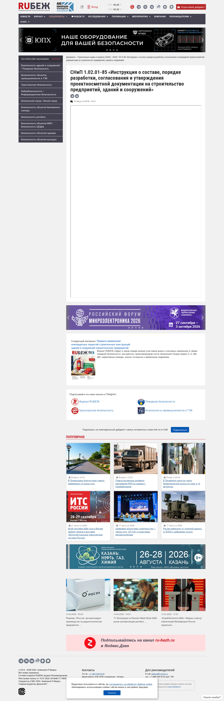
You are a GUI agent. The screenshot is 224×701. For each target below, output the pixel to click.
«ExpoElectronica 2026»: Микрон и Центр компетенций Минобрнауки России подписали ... (181, 621)
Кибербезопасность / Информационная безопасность (38, 92)
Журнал (38, 16)
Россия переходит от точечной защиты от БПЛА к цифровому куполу (182, 530)
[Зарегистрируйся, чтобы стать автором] (82, 7)
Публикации (119, 16)
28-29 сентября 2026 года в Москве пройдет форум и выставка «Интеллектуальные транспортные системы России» (85, 533)
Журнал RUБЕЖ (82, 401)
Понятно (112, 692)
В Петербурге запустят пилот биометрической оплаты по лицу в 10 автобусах (181, 483)
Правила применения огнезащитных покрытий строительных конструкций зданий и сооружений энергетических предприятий (100, 344)
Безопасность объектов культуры (39, 139)
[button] (107, 50)
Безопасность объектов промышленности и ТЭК (34, 76)
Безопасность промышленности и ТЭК (154, 410)
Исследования (97, 16)
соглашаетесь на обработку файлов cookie (130, 684)
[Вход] (92, 7)
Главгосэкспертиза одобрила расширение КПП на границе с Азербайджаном (130, 483)
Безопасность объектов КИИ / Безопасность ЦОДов (37, 125)
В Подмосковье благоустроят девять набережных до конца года (86, 482)
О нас (23, 21)
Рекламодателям (179, 16)
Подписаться (180, 429)
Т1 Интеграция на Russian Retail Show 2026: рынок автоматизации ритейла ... (135, 619)
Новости (25, 16)
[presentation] (21, 40)
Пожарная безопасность (151, 401)
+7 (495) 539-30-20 (96, 673)
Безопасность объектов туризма (38, 132)
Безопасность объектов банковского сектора (40, 108)
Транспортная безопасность (36, 84)
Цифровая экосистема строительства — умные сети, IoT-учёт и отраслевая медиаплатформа (135, 531)
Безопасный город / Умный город (39, 100)
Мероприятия (140, 16)
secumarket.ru (174, 686)
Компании (160, 16)
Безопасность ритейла (33, 116)
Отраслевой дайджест (192, 7)
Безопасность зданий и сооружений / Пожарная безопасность (40, 67)
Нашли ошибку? (212, 697)
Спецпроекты (57, 16)
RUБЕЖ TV (79, 16)
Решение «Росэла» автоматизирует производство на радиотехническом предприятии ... (84, 621)
